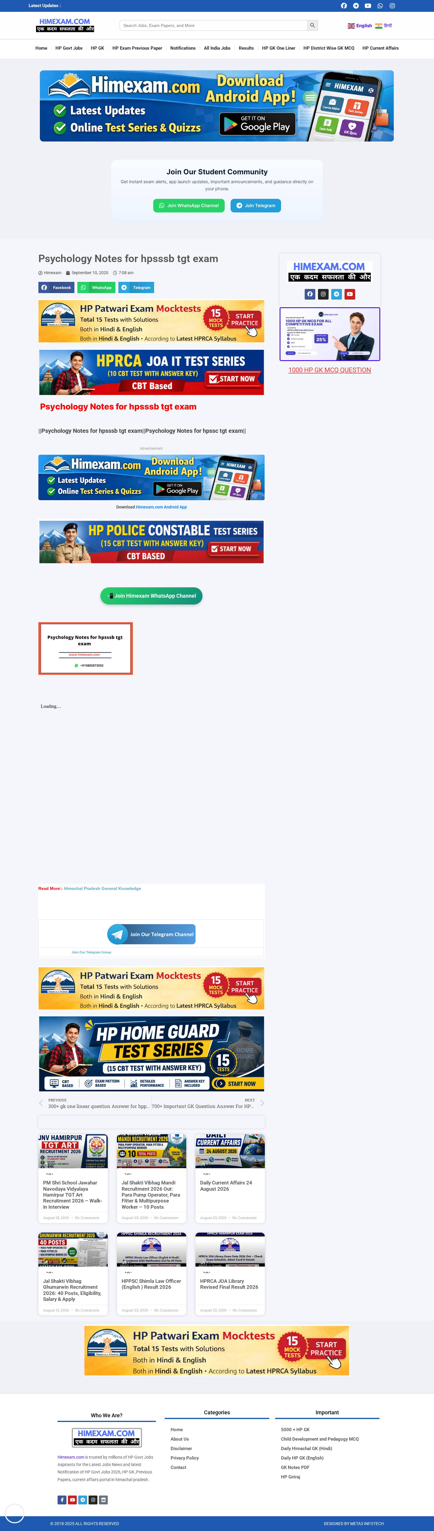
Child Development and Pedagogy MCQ (320, 1439)
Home (41, 48)
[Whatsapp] (380, 6)
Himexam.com (71, 1457)
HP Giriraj (290, 1477)
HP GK (97, 48)
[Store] (103, 1500)
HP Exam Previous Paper (137, 48)
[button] (56, 287)
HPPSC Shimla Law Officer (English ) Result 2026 (151, 1284)
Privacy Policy (185, 1458)
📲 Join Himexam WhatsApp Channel (151, 596)
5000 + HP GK (295, 1429)
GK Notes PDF (295, 1467)
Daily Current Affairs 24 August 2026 (226, 1186)
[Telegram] (356, 6)
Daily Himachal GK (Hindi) (306, 1448)
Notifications (183, 48)
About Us (180, 1439)
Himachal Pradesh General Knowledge (102, 888)
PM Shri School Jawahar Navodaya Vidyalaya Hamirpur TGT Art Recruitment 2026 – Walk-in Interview (72, 1195)
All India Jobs (217, 48)
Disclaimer (181, 1448)
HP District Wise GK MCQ (329, 48)
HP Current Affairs (381, 48)
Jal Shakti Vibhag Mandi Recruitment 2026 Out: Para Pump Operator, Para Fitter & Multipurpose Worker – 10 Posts (151, 1195)
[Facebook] (344, 6)
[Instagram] (392, 6)
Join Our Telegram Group (91, 952)
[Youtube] (368, 6)
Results (246, 48)
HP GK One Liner (278, 48)
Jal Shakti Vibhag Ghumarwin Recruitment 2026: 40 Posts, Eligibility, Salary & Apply (72, 1290)
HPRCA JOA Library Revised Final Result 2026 (229, 1284)
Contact (178, 1467)
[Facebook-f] (62, 1500)
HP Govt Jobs (69, 48)
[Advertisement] (330, 723)
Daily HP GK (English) (302, 1458)
